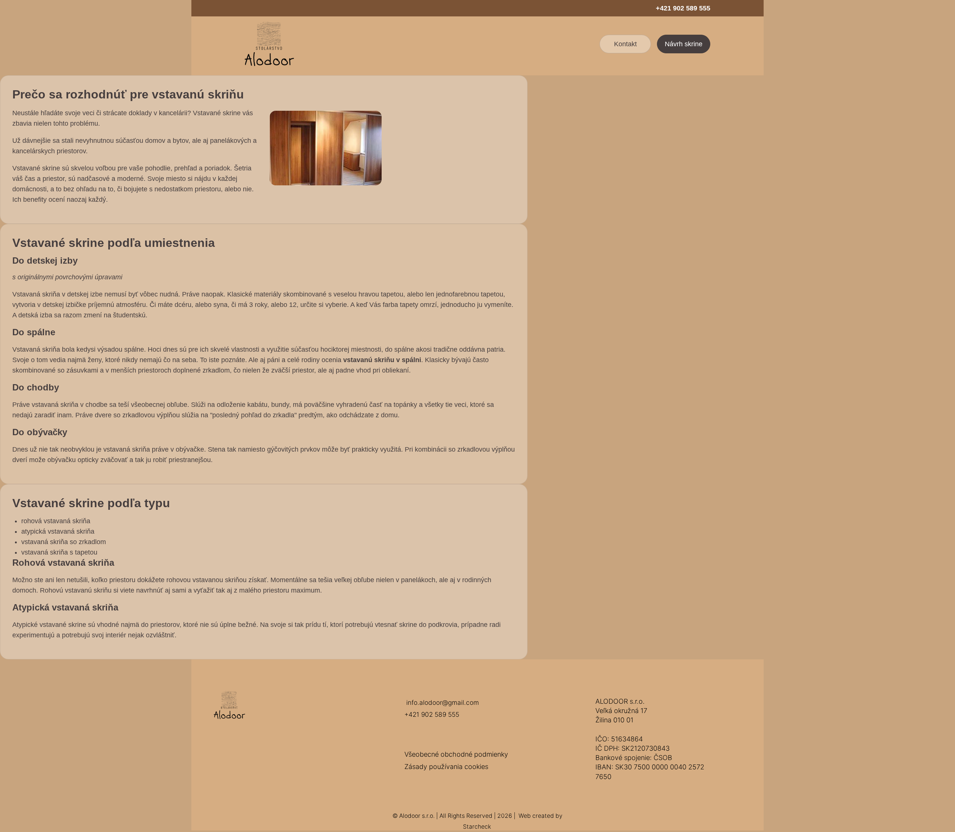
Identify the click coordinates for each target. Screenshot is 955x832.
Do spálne (33, 332)
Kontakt (625, 44)
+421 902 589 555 (683, 8)
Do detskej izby (45, 260)
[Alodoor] (269, 44)
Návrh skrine (683, 44)
